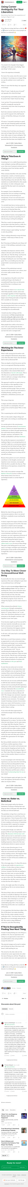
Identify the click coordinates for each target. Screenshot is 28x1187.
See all (4, 1155)
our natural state (19, 290)
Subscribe (19, 2)
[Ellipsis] (26, 1022)
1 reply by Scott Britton (11, 1060)
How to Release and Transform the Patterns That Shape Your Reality (10, 1143)
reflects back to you (6, 543)
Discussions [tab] (12, 1110)
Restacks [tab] (11, 1009)
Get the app (21, 1180)
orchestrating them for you (16, 772)
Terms (18, 1175)
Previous (6, 998)
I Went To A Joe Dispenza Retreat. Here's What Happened (9, 1115)
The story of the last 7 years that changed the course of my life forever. (9, 1133)
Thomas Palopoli (8, 1065)
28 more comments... (6, 1102)
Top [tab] (3, 1110)
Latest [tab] (6, 1110)
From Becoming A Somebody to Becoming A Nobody (10, 1129)
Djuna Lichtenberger (9, 1022)
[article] (14, 1119)
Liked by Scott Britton (10, 1024)
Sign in (25, 2)
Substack (6, 1184)
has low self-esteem (17, 373)
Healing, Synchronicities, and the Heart (9, 1120)
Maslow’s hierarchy (6, 474)
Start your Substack (10, 1180)
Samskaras (22, 437)
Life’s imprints (11, 296)
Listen (24, 20)
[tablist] (7, 1008)
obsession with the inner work (16, 834)
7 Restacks (18, 988)
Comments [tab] (4, 1009)
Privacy (14, 1175)
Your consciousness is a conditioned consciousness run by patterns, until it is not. (10, 1147)
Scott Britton (8, 19)
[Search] (25, 1109)
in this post (13, 661)
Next (23, 998)
